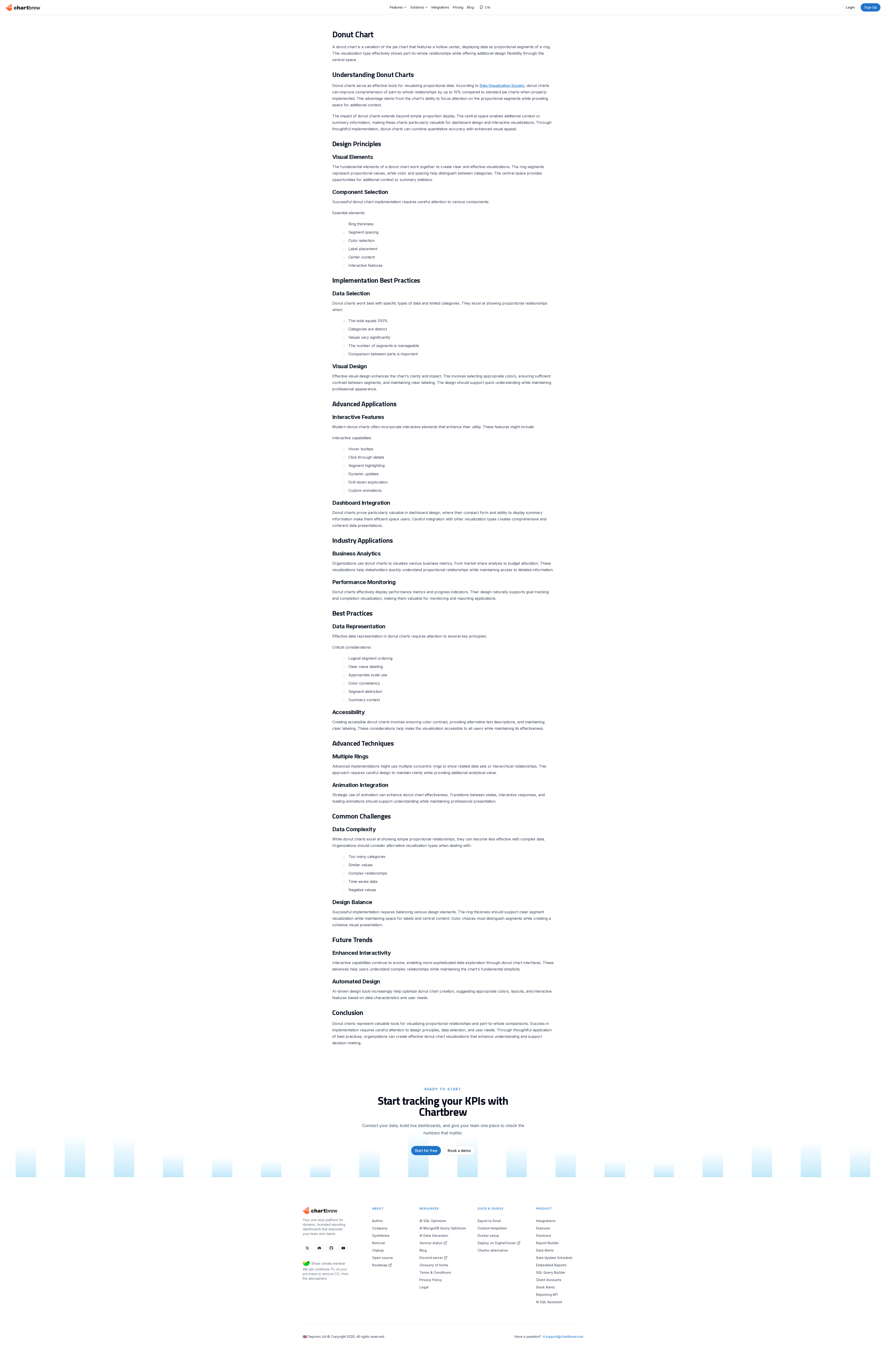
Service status (431, 1243)
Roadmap (379, 1265)
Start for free (426, 1150)
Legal (423, 1287)
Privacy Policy (430, 1280)
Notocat (378, 1243)
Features (396, 7)
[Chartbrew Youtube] (343, 1248)
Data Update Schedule (554, 1258)
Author (377, 1221)
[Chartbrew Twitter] (307, 1248)
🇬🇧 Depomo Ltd (314, 1336)
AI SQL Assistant (549, 1302)
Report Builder (547, 1243)
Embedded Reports (551, 1265)
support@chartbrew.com (564, 1336)
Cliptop (378, 1250)
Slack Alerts (545, 1287)
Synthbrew (380, 1235)
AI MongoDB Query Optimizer (442, 1228)
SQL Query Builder (550, 1272)
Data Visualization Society (502, 85)
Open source (382, 1258)
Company (379, 1228)
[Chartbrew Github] (331, 1248)
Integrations (440, 7)
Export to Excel (489, 1221)
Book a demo (459, 1150)
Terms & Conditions (435, 1272)
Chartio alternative (493, 1250)
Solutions (417, 7)
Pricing (458, 7)
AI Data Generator (433, 1235)
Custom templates (492, 1228)
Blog (470, 7)
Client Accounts (548, 1280)
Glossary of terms (433, 1265)
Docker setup (488, 1235)
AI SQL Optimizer (432, 1221)
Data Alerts (545, 1250)
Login (850, 7)
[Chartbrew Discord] (319, 1248)
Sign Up (870, 7)
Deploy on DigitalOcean (497, 1243)
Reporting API (547, 1295)
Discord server (431, 1258)
